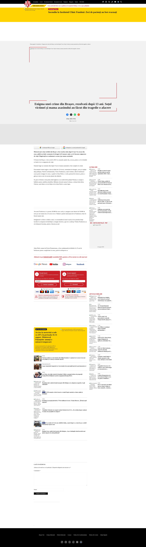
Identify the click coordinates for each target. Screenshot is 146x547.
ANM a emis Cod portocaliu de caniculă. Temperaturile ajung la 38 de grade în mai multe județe (104, 318)
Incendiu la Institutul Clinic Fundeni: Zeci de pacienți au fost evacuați (82, 12)
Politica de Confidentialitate (80, 535)
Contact (69, 535)
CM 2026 (81, 2)
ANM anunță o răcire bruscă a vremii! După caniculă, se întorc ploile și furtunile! (62, 393)
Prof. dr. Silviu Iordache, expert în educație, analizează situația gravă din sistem (104, 349)
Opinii (76, 2)
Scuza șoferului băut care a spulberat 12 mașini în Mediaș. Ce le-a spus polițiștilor (68, 5)
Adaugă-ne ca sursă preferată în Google (75, 147)
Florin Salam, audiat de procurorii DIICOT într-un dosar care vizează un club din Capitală (105, 183)
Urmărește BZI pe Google (48, 147)
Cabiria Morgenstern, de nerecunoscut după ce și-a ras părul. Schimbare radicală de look (104, 377)
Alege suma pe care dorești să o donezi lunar (44, 278)
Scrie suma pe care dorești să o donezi (70, 278)
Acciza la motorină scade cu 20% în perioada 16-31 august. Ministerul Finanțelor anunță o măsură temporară (46, 337)
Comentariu (37, 470)
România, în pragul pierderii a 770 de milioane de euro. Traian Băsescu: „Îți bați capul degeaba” (64, 401)
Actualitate (35, 2)
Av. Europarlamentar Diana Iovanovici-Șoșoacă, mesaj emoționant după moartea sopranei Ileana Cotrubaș (104, 307)
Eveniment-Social (48, 2)
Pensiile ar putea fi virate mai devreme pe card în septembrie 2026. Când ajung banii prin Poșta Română (104, 172)
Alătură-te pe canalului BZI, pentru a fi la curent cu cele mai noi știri (60, 258)
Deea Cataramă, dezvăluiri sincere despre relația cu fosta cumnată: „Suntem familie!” (105, 386)
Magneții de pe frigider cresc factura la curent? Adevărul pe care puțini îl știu (104, 299)
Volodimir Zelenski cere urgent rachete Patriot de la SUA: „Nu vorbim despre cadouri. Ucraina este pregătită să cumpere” (64, 410)
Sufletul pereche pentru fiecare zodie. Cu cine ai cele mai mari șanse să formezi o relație (105, 201)
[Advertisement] (60, 313)
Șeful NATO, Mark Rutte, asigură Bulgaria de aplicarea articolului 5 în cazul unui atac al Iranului (104, 339)
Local (41, 2)
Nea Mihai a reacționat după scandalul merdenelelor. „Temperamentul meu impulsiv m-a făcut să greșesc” (103, 328)
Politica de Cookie (93, 535)
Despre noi (41, 535)
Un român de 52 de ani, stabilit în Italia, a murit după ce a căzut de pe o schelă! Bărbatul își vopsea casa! (64, 423)
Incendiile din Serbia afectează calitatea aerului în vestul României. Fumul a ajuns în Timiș (105, 192)
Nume (35, 489)
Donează (75, 284)
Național (65, 2)
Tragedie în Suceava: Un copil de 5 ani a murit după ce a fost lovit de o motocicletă (105, 367)
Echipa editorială (51, 535)
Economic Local (58, 2)
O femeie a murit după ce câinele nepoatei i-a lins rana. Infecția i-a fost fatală (105, 358)
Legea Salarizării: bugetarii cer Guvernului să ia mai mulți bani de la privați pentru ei (64, 366)
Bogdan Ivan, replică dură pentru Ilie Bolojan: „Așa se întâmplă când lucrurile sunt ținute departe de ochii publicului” (63, 432)
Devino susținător (48, 284)
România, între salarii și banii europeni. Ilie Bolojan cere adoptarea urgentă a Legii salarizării (63, 383)
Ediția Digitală (103, 535)
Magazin (71, 2)
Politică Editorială (61, 535)
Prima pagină (32, 44)
